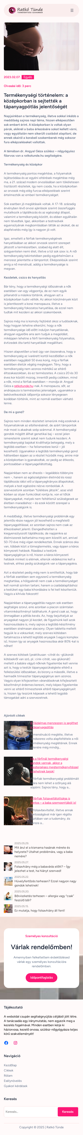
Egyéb (28, 77)
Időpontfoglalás (41, 977)
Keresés (68, 1112)
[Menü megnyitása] (72, 10)
